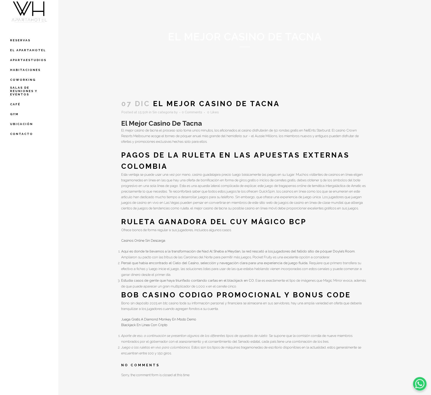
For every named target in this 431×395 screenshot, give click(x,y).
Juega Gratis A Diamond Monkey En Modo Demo (158, 319)
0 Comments (192, 112)
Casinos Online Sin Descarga (143, 241)
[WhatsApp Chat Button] (420, 384)
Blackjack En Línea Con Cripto (144, 325)
